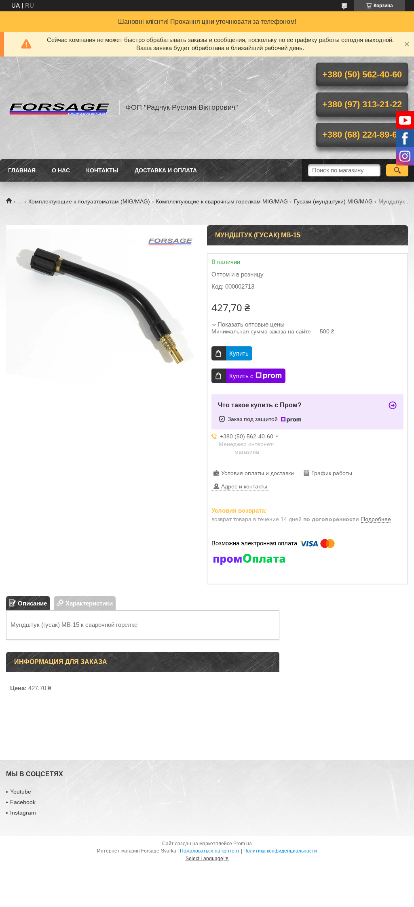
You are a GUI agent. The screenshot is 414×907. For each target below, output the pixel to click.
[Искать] (397, 170)
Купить (239, 353)
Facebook (23, 802)
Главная (22, 170)
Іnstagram (23, 812)
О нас (61, 170)
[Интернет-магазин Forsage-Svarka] (58, 107)
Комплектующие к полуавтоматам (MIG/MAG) (89, 201)
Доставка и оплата (166, 170)
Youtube (20, 791)
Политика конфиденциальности (280, 851)
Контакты (102, 170)
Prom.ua (242, 843)
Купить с (241, 376)
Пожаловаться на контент (210, 851)
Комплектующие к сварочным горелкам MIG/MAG (222, 201)
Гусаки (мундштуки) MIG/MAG (333, 201)
